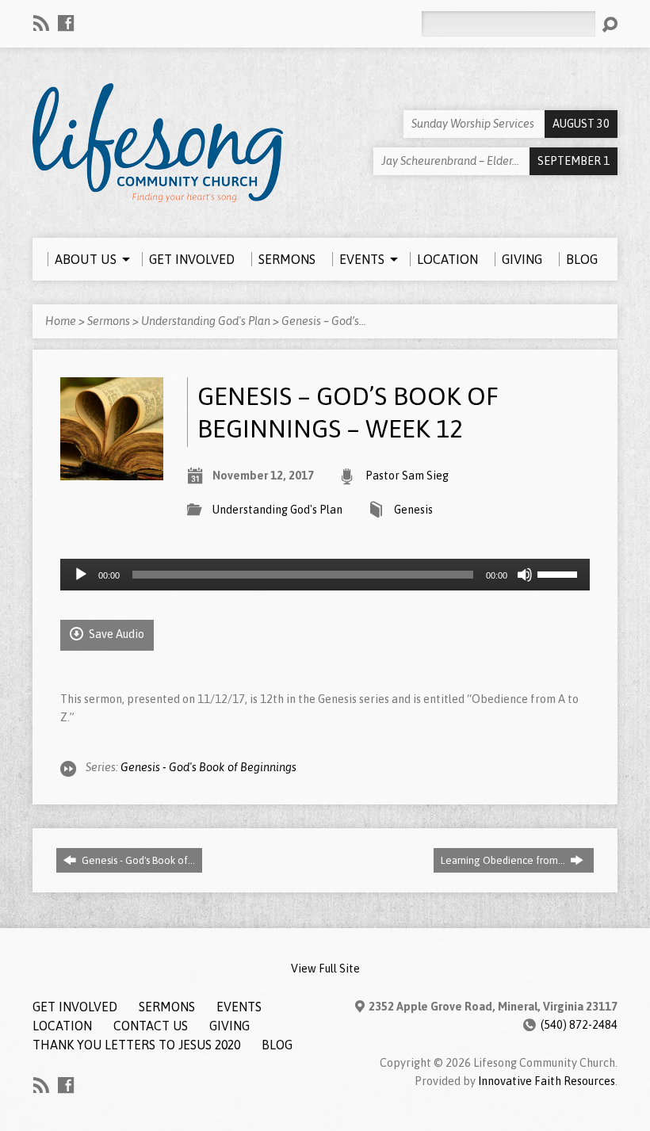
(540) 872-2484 (579, 1024)
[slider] (559, 573)
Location (62, 1025)
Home (60, 321)
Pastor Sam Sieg (407, 475)
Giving (229, 1025)
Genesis (413, 509)
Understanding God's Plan (205, 321)
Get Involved (74, 1006)
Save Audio (115, 634)
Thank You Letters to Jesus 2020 (136, 1044)
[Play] (81, 575)
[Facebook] (66, 23)
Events (239, 1006)
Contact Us (150, 1025)
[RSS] (41, 23)
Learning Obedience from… (504, 860)
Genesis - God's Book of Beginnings (208, 767)
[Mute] (525, 575)
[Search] (610, 24)
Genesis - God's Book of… (137, 860)
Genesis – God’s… (323, 321)
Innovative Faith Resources (546, 1081)
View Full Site (325, 968)
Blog (277, 1044)
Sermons (108, 321)
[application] (325, 574)
